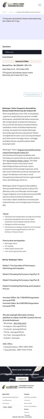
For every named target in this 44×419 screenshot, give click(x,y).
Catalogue (27, 415)
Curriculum (5, 403)
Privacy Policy (28, 403)
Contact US (22, 379)
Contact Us (27, 400)
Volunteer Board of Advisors (10, 397)
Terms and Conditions (30, 406)
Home (4, 12)
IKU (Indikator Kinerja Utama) (18, 161)
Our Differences (7, 400)
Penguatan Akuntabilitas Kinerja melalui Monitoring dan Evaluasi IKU (29, 12)
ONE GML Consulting (30, 397)
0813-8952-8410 (20, 323)
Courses (11, 12)
